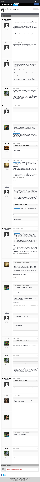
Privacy (20, 478)
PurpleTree (7, 395)
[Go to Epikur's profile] (6, 47)
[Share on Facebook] (1, 475)
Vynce (6, 413)
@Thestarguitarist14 (16, 133)
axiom (7, 160)
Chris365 (7, 143)
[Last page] (10, 16)
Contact (28, 478)
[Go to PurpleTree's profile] (6, 400)
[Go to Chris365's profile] (6, 148)
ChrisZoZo (7, 283)
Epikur (7, 42)
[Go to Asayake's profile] (6, 93)
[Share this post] (37, 19)
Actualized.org (12, 478)
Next (8, 465)
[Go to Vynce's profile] (6, 417)
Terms (17, 478)
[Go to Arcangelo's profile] (6, 64)
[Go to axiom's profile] (6, 165)
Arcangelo (7, 60)
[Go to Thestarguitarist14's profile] (2, 10)
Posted (16, 19)
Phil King (6, 123)
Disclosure (24, 478)
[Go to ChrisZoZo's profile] (6, 287)
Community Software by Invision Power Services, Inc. (20, 480)
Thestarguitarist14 (11, 11)
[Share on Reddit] (5, 475)
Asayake (7, 88)
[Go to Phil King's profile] (6, 127)
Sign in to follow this (5, 8)
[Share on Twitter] (3, 475)
